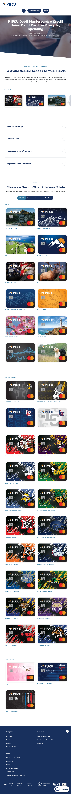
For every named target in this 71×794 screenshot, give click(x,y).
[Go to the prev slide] (1, 101)
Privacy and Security (12, 768)
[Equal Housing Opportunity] (40, 784)
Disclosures (9, 761)
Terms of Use (10, 771)
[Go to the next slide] (68, 101)
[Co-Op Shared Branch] (55, 784)
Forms (8, 764)
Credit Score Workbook (43, 736)
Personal (37, 33)
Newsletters (9, 740)
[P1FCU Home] (5, 784)
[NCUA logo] (64, 784)
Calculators (40, 743)
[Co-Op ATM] (59, 784)
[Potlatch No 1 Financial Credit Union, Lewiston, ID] (8, 4)
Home (30, 33)
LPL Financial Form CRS (13, 757)
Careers (8, 743)
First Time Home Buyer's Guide (45, 740)
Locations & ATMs (11, 746)
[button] (35, 126)
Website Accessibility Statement (15, 775)
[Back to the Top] (67, 731)
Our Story (9, 736)
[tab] (22, 198)
